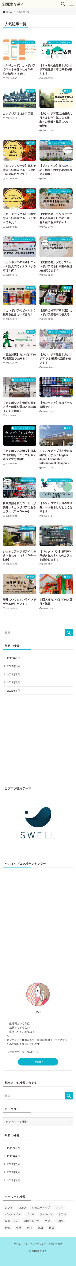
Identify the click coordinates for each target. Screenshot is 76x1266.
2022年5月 (13, 658)
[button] (63, 4)
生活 (18, 1227)
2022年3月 (13, 674)
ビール (30, 1214)
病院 (29, 1227)
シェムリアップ (41, 1207)
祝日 (40, 1227)
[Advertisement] (38, 739)
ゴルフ (22, 1207)
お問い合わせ (55, 1243)
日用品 (59, 1221)
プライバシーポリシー (34, 1243)
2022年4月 (13, 666)
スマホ (59, 1207)
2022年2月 (13, 682)
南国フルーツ (31, 1221)
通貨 (51, 1227)
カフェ (9, 1207)
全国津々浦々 (12, 4)
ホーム (17, 1243)
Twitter (38, 1062)
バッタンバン (12, 1214)
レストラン (11, 1221)
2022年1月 (13, 690)
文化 (47, 1221)
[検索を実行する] (69, 632)
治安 (7, 1227)
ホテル (62, 1214)
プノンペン (46, 1214)
